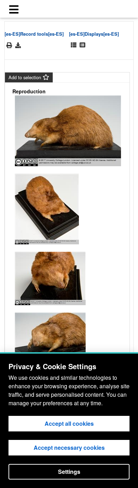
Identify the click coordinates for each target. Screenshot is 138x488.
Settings (69, 471)
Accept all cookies (69, 423)
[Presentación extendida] (73, 45)
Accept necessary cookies (69, 447)
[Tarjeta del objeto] (82, 45)
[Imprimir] (9, 45)
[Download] (18, 45)
